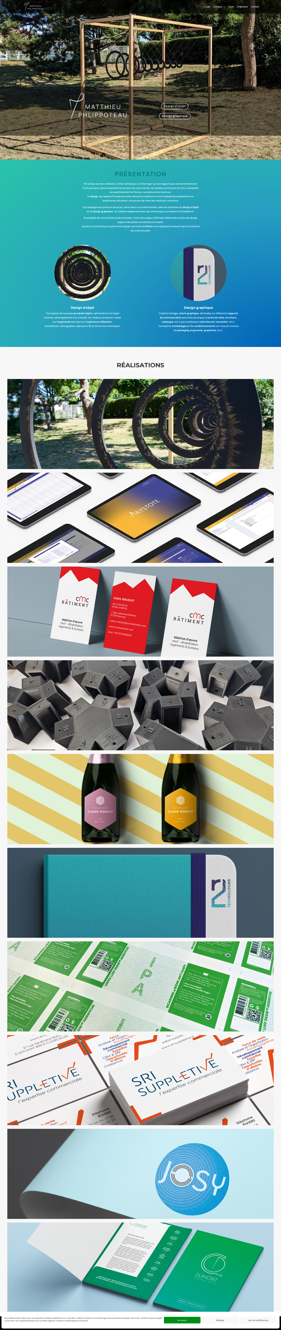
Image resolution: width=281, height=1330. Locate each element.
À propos (218, 6)
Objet (231, 6)
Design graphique (175, 116)
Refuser (220, 1320)
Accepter (182, 1320)
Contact (255, 6)
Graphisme (242, 6)
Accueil (206, 6)
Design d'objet (175, 106)
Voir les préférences (258, 1320)
